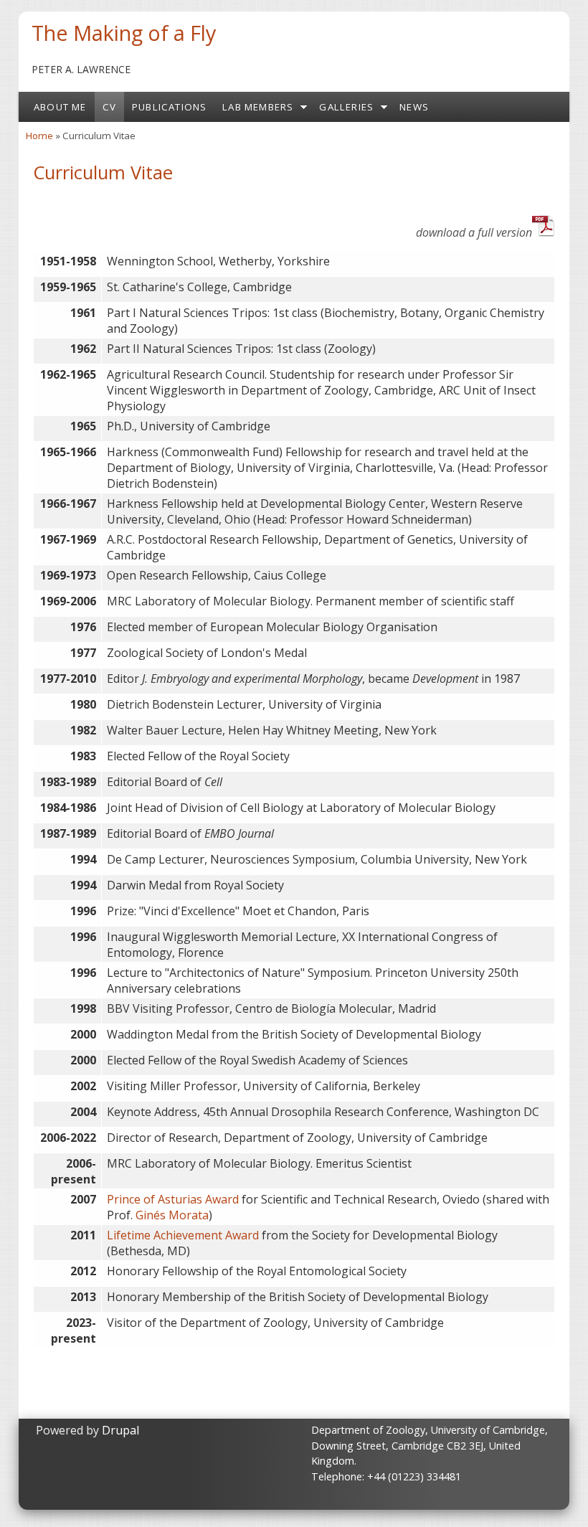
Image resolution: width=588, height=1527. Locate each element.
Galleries (346, 106)
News (414, 106)
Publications (169, 106)
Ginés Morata (172, 1215)
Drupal (120, 1430)
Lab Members (257, 106)
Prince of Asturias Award (173, 1199)
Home (39, 135)
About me (60, 106)
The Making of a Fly (124, 33)
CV (109, 106)
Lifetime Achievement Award (183, 1235)
